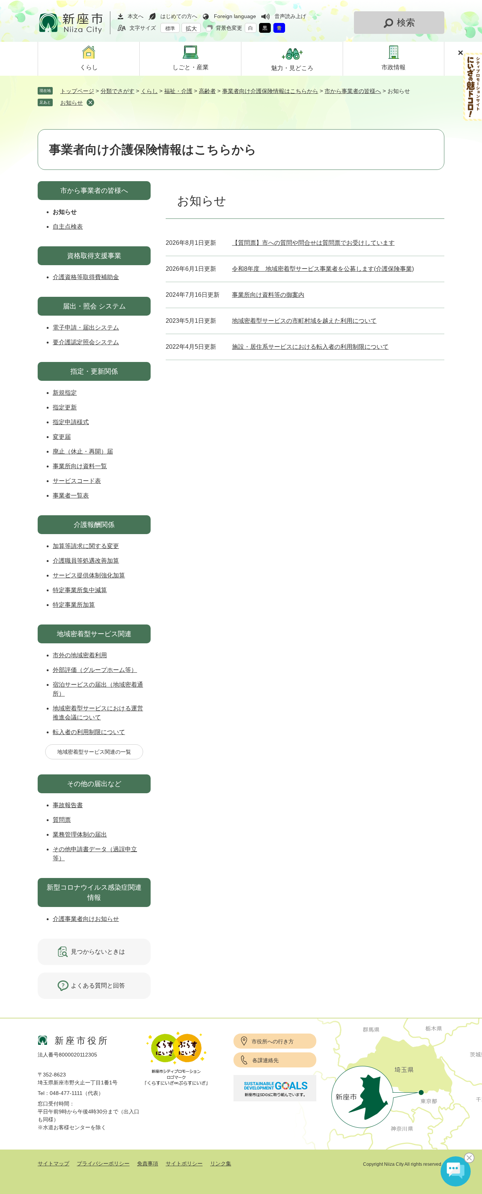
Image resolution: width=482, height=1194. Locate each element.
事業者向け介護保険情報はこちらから (270, 91)
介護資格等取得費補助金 (86, 277)
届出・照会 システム (94, 306)
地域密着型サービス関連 (94, 634)
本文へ (135, 16)
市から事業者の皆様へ (353, 91)
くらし (149, 91)
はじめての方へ (178, 16)
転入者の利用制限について (89, 732)
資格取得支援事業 (94, 256)
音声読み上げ (290, 16)
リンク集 (220, 1163)
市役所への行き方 (273, 1041)
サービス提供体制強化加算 (89, 575)
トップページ (77, 91)
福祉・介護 (178, 91)
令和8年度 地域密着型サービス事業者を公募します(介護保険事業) (323, 269)
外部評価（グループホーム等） (95, 670)
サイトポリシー (184, 1163)
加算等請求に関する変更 (86, 546)
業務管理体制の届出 (80, 834)
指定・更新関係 (94, 371)
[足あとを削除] (90, 102)
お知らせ (71, 102)
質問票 (62, 820)
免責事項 (147, 1163)
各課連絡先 (265, 1060)
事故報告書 (68, 805)
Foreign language (235, 16)
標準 (170, 28)
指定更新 (65, 407)
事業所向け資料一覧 (80, 466)
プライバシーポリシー (103, 1163)
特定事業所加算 (74, 605)
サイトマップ (53, 1163)
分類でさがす (117, 91)
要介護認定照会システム (86, 342)
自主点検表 (68, 226)
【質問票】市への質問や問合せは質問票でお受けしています (313, 243)
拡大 (191, 28)
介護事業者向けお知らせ (86, 919)
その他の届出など (94, 784)
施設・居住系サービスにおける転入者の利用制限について (310, 347)
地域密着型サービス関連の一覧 (94, 752)
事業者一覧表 (71, 495)
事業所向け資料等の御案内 (268, 295)
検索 (406, 22)
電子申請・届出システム (86, 327)
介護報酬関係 (94, 524)
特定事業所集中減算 (80, 590)
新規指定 (65, 392)
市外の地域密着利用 (80, 655)
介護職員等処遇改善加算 (86, 560)
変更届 (62, 437)
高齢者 (207, 91)
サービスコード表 (77, 481)
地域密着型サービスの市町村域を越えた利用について (304, 321)
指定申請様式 (71, 422)
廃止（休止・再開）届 (83, 451)
